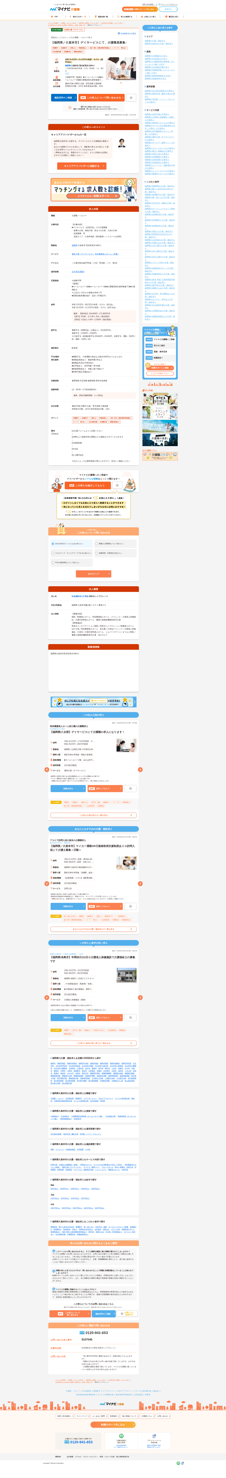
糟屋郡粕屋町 (79, 1076)
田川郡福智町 (93, 1081)
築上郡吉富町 (130, 1081)
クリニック (60, 1149)
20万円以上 (65, 1198)
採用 (101, 1457)
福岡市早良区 (126, 1063)
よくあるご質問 (98, 1416)
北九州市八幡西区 (60, 1068)
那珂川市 (85, 1073)
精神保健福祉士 (66, 1119)
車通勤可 (79, 1227)
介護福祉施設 (70, 1149)
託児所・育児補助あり (114, 1232)
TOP (56, 17)
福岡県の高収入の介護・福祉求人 (159, 231)
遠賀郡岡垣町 (113, 1076)
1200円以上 (74, 1189)
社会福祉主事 (111, 1116)
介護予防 (124, 1170)
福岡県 (68, 66)
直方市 (87, 1068)
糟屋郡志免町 (118, 1073)
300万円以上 (66, 1208)
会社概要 (70, 1457)
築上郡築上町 (67, 1083)
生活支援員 (94, 1101)
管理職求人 (57, 1229)
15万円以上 (55, 1198)
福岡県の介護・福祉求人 (155, 41)
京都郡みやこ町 (117, 1081)
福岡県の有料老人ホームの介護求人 (160, 123)
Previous (46, 769)
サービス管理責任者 (81, 1101)
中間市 (63, 1071)
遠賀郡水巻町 (102, 1076)
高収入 (74, 1229)
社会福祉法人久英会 (128, 33)
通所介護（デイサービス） (83, 254)
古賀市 (114, 1071)
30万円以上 (85, 1198)
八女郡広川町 (121, 1078)
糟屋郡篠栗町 (107, 1073)
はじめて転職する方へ (160, 374)
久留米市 (80, 1068)
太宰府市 (106, 1071)
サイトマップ (82, 1416)
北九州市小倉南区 (116, 1066)
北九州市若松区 (74, 1066)
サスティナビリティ (90, 1457)
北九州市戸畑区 (87, 1066)
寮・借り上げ (89, 1227)
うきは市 (128, 1071)
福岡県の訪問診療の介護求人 (157, 160)
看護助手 (78, 1098)
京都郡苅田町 (105, 1081)
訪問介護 (54, 1165)
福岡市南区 (94, 1063)
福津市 (120, 1071)
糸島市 (77, 1073)
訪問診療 (60, 1170)
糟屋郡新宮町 (56, 1076)
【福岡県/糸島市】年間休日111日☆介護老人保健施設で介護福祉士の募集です (92, 959)
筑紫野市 (77, 1071)
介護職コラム (146, 1416)
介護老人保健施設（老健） (69, 1165)
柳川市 (107, 1068)
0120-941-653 (97, 1333)
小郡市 (69, 1071)
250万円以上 (55, 1208)
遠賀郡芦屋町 (90, 1076)
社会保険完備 (60, 1234)
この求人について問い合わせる (101, 97)
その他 (87, 1149)
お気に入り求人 (150, 17)
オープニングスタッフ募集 (118, 1227)
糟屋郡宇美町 (95, 1073)
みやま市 (70, 1073)
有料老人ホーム (86, 1165)
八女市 (114, 1068)
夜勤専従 (54, 1227)
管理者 (102, 1101)
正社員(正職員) (78, 272)
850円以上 (54, 1189)
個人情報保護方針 (122, 1457)
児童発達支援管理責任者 (63, 1101)
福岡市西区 (104, 1063)
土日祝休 (98, 1229)
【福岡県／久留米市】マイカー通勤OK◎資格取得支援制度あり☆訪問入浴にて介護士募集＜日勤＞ (92, 848)
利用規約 (113, 1416)
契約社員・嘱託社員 (70, 1134)
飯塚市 (94, 1068)
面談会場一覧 (103, 17)
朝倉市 (63, 1073)
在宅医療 (80, 1149)
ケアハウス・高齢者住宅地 (83, 1170)
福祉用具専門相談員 (124, 1395)
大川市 (127, 1068)
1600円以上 (95, 1189)
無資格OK (77, 1119)
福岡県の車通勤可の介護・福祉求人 (160, 195)
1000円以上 (64, 1189)
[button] (93, 573)
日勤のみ (106, 1229)
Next (140, 769)
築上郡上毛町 (56, 1083)
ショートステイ (101, 1170)
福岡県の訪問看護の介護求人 (157, 157)
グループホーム (107, 1167)
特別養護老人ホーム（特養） (107, 254)
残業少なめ (100, 1232)
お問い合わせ (162, 1416)
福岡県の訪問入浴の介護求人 (157, 154)
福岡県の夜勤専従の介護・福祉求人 (160, 186)
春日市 (84, 1071)
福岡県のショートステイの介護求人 (160, 171)
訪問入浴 (129, 1167)
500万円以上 (99, 1208)
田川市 (100, 1068)
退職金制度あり (83, 1234)
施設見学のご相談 (63, 97)
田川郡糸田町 (70, 1081)
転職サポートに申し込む (139, 9)
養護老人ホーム (114, 1170)
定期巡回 (68, 1170)
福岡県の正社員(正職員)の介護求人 (159, 91)
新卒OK (91, 1232)
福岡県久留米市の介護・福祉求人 (159, 44)
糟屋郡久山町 (67, 1076)
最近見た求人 (174, 17)
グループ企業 (110, 1457)
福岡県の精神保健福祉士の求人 (158, 76)
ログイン (168, 9)
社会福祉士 (65, 1116)
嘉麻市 (56, 1073)
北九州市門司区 (61, 1066)
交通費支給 (71, 1234)
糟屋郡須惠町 (130, 1073)
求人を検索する (126, 17)
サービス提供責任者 (122, 1098)
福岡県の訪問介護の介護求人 (157, 114)
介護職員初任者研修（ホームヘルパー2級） (87, 1116)
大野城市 (92, 1071)
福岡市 (53, 1063)
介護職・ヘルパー (57, 1098)
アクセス (78, 1457)
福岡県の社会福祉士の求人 (156, 59)
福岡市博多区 (72, 1063)
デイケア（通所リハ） (92, 1167)
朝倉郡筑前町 (85, 1078)
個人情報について (129, 1416)
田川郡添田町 (59, 1081)
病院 (52, 1149)
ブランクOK (115, 1229)
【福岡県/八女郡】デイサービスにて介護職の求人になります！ (87, 732)
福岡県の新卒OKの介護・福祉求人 (159, 285)
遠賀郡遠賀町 (125, 1076)
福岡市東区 (61, 1063)
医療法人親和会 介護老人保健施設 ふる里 (66, 954)
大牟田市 (72, 1068)
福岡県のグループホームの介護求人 (160, 148)
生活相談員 (69, 1098)
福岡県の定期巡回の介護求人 (157, 162)
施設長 (156, 1391)
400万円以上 (88, 1208)
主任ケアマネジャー (105, 1098)
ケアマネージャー (90, 1098)
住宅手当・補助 (101, 1227)
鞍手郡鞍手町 (62, 1078)
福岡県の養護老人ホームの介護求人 (160, 174)
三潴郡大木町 (110, 1078)
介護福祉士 (55, 1116)
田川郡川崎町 (82, 1081)
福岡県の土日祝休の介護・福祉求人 (160, 240)
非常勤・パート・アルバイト (90, 1134)
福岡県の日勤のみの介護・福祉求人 (160, 243)
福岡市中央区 (84, 1063)
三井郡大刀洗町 (97, 1078)
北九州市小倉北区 (101, 1066)
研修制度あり (56, 1232)
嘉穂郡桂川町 (74, 1078)
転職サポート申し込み (113, 1424)
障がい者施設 (120, 1167)
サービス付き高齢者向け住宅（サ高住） (108, 1165)
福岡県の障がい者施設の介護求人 (159, 151)
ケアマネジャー (109, 1391)
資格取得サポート (128, 1229)
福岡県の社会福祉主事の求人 (157, 67)
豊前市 (56, 1071)
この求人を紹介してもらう (87, 485)
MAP (67, 73)
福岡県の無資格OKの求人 (155, 79)
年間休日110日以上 (86, 1229)
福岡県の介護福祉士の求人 (156, 56)
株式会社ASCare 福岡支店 (60, 843)
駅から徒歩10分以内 (66, 1227)
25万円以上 (75, 1198)
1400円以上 (85, 1189)
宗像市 (99, 1071)
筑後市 (120, 1068)
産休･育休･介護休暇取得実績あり (74, 1232)
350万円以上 (77, 1208)
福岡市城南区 (115, 1063)
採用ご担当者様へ (64, 1416)
